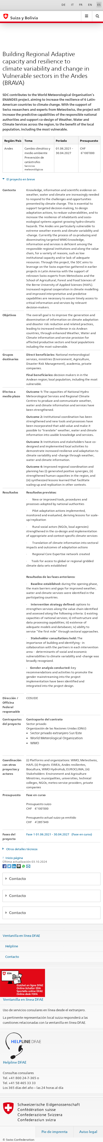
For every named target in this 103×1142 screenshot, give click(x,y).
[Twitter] (9, 866)
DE (64, 5)
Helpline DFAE (14, 1062)
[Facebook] (4, 866)
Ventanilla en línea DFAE (21, 936)
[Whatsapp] (24, 866)
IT (72, 5)
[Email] (28, 866)
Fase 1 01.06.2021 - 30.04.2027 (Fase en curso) (59, 834)
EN (90, 5)
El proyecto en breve (20, 179)
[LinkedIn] (14, 866)
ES (98, 5)
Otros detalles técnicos (22, 849)
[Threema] (19, 866)
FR (80, 5)
